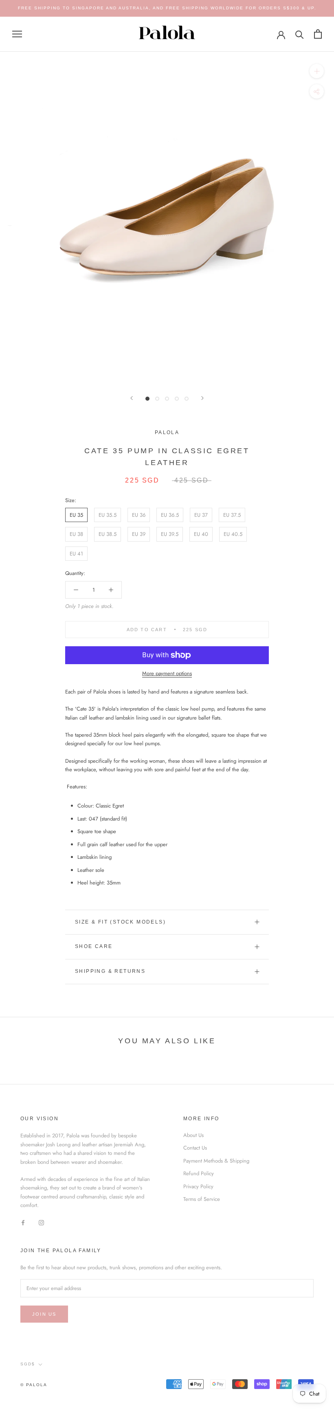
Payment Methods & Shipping (216, 1161)
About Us (193, 1135)
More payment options (167, 673)
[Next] (202, 398)
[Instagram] (41, 1222)
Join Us (44, 1314)
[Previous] (131, 398)
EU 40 (201, 534)
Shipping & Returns (110, 971)
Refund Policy (198, 1173)
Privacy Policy (198, 1186)
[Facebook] (23, 1222)
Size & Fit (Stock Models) (120, 922)
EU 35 (76, 515)
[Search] (299, 34)
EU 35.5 (107, 515)
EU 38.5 (107, 534)
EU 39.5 (169, 534)
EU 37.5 (232, 515)
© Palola (33, 1384)
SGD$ (27, 1364)
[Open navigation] (17, 34)
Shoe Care (94, 946)
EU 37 (201, 515)
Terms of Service (201, 1199)
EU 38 (76, 534)
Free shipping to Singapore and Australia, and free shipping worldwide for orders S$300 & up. (167, 8)
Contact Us (195, 1148)
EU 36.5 (170, 515)
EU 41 (76, 553)
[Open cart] (318, 34)
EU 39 (138, 534)
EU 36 (138, 515)
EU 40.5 (233, 534)
